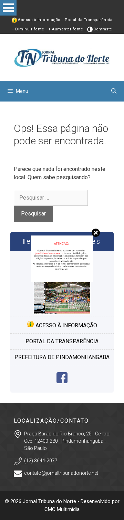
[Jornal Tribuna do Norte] (62, 57)
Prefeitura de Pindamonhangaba (62, 357)
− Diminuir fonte (28, 29)
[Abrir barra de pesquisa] (114, 91)
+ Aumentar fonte (65, 29)
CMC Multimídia (62, 509)
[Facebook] (62, 381)
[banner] (62, 280)
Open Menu (8, 8)
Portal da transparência (62, 341)
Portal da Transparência (89, 20)
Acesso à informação (65, 325)
